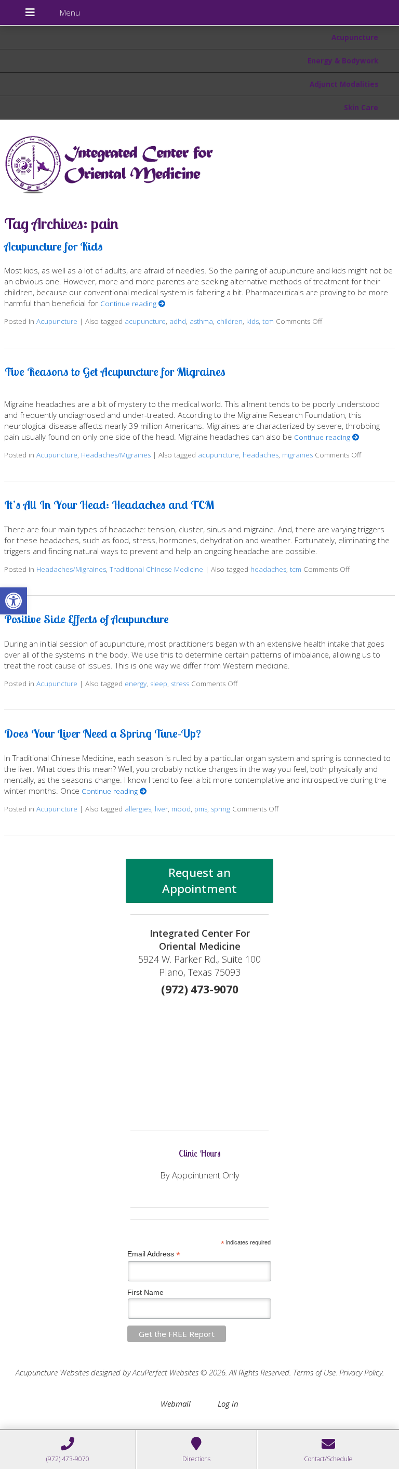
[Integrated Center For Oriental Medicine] (199, 162)
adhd (177, 321)
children (230, 321)
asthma (201, 321)
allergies (138, 809)
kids (252, 321)
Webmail (176, 1403)
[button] (13, 600)
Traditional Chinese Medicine (156, 569)
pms (200, 809)
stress (180, 683)
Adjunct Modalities (344, 84)
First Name (145, 1292)
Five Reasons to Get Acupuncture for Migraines (114, 371)
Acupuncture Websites (52, 1372)
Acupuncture (354, 37)
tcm (268, 321)
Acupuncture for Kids (53, 246)
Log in (228, 1403)
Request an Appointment (199, 880)
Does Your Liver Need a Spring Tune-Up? (102, 733)
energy (136, 683)
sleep (158, 683)
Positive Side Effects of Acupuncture (86, 618)
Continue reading (129, 303)
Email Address (153, 1254)
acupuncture (145, 321)
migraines (297, 455)
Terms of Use (314, 1372)
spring (220, 809)
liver (161, 809)
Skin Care (361, 107)
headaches (260, 455)
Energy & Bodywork (343, 60)
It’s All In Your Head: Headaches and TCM (109, 504)
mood (181, 809)
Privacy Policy (360, 1372)
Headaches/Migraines (116, 455)
